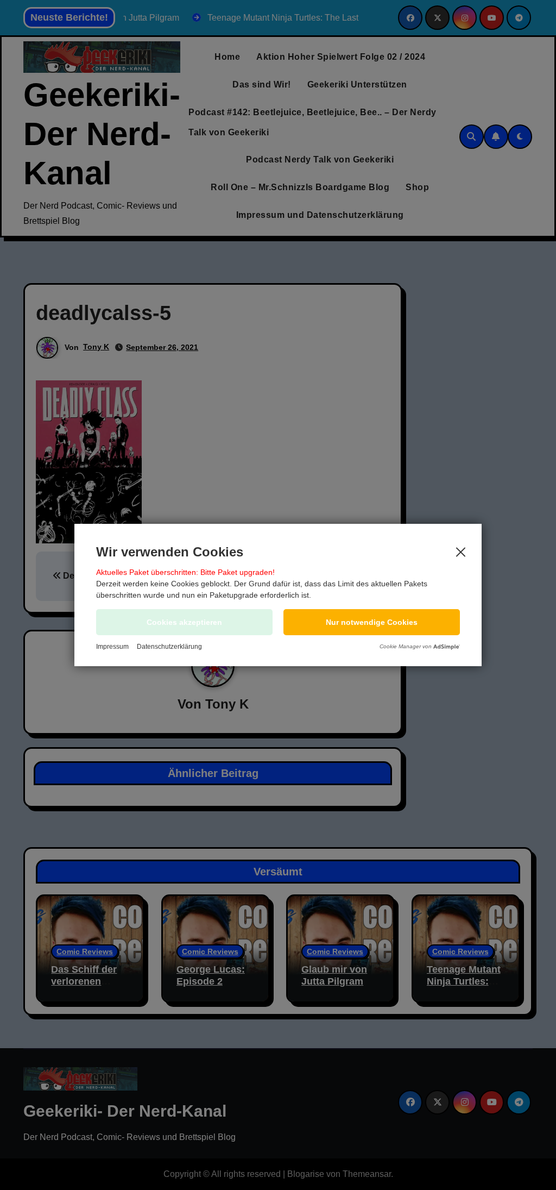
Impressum (112, 646)
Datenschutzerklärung (169, 646)
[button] (371, 622)
